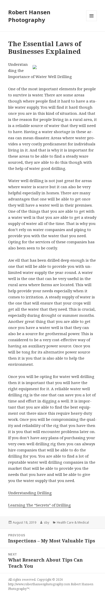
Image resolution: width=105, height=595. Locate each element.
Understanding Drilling (30, 492)
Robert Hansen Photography (29, 15)
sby (46, 522)
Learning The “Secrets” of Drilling (39, 505)
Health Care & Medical (73, 522)
